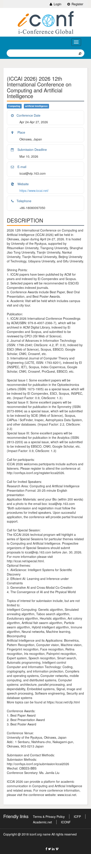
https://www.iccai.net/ (34, 190)
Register (77, 4)
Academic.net (42, 822)
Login (57, 4)
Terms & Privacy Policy (49, 816)
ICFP (77, 816)
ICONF (66, 822)
